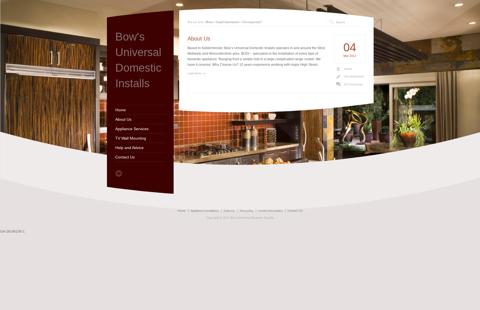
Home (120, 110)
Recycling (246, 210)
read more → (197, 73)
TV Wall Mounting (130, 138)
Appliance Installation (205, 210)
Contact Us (125, 157)
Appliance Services (132, 129)
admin (348, 68)
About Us (123, 119)
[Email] (118, 173)
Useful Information (228, 22)
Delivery (229, 210)
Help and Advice (129, 148)
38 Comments (353, 84)
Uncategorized (251, 22)
